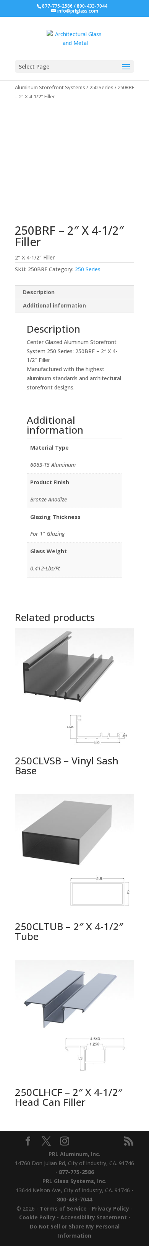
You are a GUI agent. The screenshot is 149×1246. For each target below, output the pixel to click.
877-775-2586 (57, 6)
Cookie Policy (37, 1217)
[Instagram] (64, 1141)
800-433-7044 (92, 6)
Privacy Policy (110, 1208)
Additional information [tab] (54, 305)
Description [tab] (39, 292)
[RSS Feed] (128, 1141)
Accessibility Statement (93, 1217)
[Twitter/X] (46, 1141)
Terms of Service (63, 1208)
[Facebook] (27, 1141)
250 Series (101, 87)
